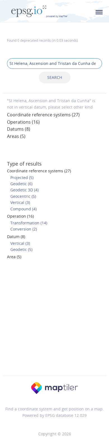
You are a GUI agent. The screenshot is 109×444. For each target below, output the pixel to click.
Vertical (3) (20, 202)
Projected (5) (22, 177)
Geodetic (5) (21, 249)
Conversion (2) (23, 229)
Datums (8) (18, 129)
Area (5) (14, 256)
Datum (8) (16, 236)
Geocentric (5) (23, 196)
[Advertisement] (54, 319)
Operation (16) (20, 216)
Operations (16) (23, 122)
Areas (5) (16, 136)
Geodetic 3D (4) (24, 189)
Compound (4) (23, 209)
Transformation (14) (28, 222)
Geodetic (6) (21, 183)
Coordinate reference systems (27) (43, 115)
